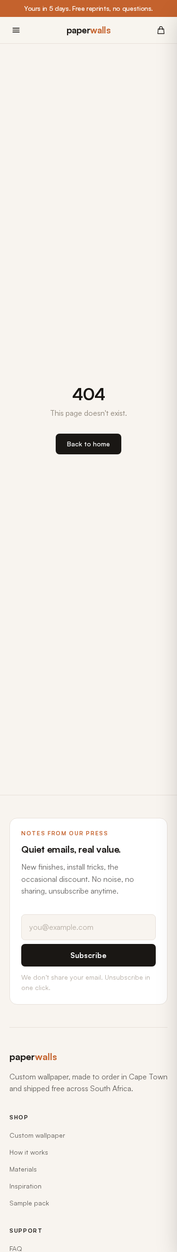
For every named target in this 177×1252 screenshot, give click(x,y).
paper (88, 30)
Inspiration (25, 1186)
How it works (28, 1152)
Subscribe (88, 955)
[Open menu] (16, 30)
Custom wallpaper (37, 1135)
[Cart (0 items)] (161, 30)
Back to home (88, 444)
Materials (23, 1169)
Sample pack (29, 1203)
